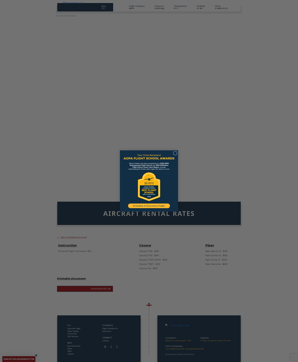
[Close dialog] (175, 153)
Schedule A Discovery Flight (149, 206)
